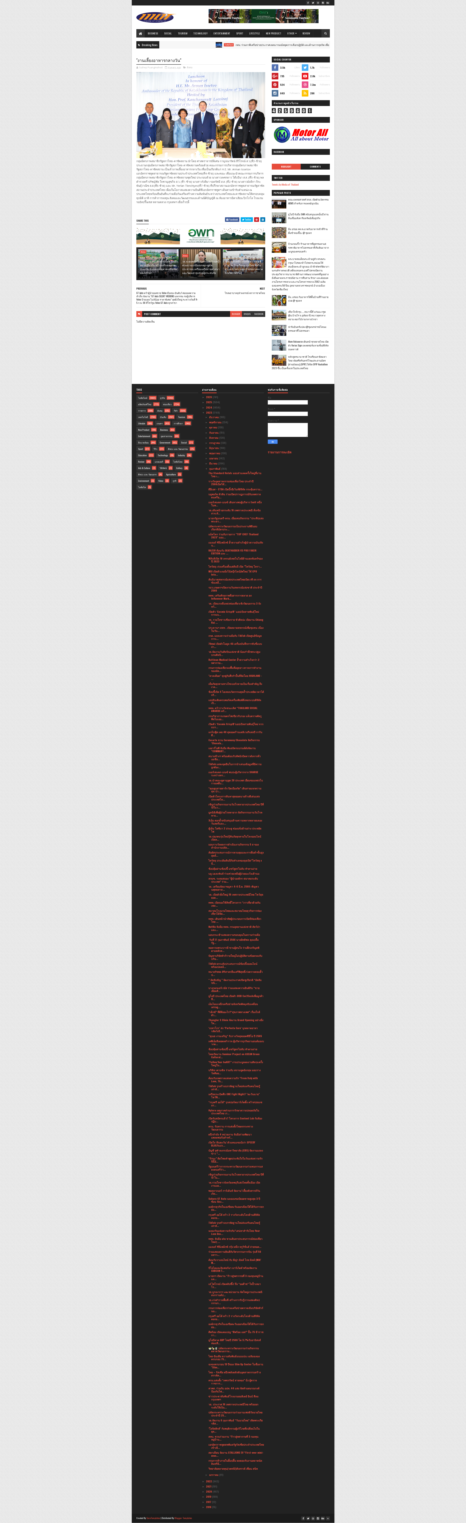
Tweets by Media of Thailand (285, 184)
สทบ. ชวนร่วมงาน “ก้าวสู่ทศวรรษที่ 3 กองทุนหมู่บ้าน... (233, 1437)
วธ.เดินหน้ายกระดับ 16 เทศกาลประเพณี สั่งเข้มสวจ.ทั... (234, 511)
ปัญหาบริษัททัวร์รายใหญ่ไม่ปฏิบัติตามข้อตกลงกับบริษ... (235, 957)
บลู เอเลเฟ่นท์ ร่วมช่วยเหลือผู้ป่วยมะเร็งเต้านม (233, 873)
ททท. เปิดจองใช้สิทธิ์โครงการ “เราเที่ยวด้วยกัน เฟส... (234, 903)
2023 (209, 412)
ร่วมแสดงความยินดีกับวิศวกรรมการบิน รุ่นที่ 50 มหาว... (234, 1253)
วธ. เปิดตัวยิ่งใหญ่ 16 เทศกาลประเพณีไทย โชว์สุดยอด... (235, 895)
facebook (258, 313)
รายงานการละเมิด (280, 452)
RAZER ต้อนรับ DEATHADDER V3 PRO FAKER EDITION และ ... (232, 551)
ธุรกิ (174, 480)
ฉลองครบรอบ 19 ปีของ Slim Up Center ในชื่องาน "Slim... (235, 1365)
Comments (315, 166)
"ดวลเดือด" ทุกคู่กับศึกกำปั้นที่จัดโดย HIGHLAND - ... (235, 677)
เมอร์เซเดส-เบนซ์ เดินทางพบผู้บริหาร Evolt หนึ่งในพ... (235, 503)
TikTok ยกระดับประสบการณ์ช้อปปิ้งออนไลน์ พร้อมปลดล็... (232, 965)
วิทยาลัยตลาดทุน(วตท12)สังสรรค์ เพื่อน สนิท (233, 1468)
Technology (200, 33)
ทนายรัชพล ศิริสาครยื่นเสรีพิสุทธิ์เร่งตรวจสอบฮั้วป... (235, 973)
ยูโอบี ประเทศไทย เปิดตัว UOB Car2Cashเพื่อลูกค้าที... (235, 997)
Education (142, 455)
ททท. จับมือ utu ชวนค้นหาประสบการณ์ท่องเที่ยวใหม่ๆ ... (235, 1240)
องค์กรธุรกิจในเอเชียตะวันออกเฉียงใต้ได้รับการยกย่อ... (236, 1208)
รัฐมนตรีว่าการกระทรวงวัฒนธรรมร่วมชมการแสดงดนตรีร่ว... (235, 1167)
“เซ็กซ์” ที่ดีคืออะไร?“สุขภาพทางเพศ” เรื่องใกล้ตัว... (234, 1013)
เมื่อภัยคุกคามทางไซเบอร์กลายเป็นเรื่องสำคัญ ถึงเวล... (235, 685)
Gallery (179, 468)
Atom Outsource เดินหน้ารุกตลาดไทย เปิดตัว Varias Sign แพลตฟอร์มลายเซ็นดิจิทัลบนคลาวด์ (308, 345)
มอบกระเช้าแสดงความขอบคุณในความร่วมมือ (234, 935)
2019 (209, 1496)
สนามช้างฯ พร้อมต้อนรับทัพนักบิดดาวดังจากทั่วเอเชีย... (234, 757)
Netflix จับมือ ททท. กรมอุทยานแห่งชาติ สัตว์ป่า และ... (234, 928)
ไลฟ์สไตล (177, 461)
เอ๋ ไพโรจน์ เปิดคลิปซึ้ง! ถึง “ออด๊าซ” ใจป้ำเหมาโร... (234, 1285)
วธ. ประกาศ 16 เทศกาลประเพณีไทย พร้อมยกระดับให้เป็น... (233, 1405)
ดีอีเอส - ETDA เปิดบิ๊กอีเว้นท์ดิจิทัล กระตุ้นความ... (235, 489)
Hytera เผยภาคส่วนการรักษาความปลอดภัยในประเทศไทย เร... (233, 1111)
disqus (247, 313)
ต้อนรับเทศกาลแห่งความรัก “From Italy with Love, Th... (233, 1079)
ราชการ (142, 410)
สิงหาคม (214, 437)
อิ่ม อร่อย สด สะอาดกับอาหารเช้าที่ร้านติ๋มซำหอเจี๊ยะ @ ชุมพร (308, 231)
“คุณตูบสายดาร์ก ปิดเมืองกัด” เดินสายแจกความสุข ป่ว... (234, 789)
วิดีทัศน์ (163, 468)
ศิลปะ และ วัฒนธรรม (178, 448)
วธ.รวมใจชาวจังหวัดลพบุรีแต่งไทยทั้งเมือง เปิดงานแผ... (234, 1183)
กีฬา (176, 410)
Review (306, 33)
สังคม (190, 67)
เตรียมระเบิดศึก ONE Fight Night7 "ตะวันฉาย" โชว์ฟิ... (234, 1095)
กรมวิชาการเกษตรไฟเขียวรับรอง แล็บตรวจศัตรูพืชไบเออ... (235, 717)
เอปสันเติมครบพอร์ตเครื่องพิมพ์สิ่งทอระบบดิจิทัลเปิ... (234, 701)
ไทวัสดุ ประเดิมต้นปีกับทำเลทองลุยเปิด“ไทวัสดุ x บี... (235, 861)
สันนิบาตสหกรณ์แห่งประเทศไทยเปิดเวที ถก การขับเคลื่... (235, 580)
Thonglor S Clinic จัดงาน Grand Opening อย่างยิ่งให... (235, 1021)
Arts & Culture (144, 468)
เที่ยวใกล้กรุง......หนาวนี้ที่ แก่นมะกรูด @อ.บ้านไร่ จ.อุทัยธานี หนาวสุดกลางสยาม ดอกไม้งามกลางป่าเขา (307, 315)
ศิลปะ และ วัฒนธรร (147, 474)
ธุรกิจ (162, 397)
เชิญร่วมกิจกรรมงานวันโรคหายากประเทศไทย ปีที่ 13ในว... (236, 805)
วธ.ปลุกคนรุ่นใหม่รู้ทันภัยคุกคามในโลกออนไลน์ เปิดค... (234, 837)
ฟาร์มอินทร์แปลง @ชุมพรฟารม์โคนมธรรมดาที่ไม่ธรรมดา (307, 328)
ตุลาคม (213, 427)
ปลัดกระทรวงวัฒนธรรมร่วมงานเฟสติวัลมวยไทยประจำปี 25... (235, 1413)
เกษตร (160, 423)
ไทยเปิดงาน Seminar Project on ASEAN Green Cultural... (234, 1055)
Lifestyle (254, 33)
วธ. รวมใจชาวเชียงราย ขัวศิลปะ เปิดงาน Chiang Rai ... (235, 621)
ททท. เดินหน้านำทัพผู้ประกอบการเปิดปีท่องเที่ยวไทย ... (234, 920)
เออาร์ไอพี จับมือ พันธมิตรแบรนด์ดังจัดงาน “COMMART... (232, 749)
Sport (239, 33)
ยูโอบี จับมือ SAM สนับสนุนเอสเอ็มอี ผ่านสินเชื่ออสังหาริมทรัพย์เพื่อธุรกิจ (308, 216)
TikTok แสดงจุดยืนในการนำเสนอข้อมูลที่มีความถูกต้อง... (235, 765)
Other (290, 33)
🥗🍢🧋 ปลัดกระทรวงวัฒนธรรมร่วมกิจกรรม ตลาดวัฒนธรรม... (233, 1349)
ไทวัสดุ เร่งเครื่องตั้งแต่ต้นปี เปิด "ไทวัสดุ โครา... (235, 566)
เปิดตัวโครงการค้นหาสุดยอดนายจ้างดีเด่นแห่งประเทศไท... (234, 797)
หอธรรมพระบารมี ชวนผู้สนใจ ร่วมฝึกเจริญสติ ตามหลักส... (233, 949)
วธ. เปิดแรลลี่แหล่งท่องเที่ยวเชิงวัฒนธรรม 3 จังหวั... (234, 604)
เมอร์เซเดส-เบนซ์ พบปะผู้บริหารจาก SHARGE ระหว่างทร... (233, 773)
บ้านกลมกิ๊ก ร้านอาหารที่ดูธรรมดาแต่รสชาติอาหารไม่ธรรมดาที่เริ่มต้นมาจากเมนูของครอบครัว (308, 247)
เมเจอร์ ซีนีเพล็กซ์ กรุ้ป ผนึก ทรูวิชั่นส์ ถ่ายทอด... (234, 1247)
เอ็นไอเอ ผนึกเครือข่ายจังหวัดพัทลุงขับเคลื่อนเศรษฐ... (233, 1005)
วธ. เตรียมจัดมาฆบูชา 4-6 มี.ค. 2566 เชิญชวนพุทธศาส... (233, 887)
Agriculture (171, 474)
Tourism (182, 33)
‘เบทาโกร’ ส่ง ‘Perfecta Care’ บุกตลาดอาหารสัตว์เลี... (233, 1029)
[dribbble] (318, 3)
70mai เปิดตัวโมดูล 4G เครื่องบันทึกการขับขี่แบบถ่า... (235, 645)
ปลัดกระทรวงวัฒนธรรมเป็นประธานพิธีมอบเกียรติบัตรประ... (232, 527)
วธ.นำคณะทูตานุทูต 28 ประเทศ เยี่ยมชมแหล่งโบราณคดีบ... (235, 781)
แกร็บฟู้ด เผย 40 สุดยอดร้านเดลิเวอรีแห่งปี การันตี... (235, 733)
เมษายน (214, 458)
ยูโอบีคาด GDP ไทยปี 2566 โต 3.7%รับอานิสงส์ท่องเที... (234, 1341)
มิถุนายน (214, 448)
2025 (209, 402)
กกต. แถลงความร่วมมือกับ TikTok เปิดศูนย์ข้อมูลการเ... (235, 637)
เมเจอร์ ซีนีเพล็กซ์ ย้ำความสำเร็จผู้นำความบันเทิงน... (235, 543)
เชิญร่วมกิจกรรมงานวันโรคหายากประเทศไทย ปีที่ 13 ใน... (236, 1175)
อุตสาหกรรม (166, 436)
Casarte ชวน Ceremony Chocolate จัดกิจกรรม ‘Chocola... (234, 741)
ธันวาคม (214, 417)
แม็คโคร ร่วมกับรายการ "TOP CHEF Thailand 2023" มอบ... (233, 535)
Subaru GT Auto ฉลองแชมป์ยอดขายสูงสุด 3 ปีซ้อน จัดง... (234, 1200)
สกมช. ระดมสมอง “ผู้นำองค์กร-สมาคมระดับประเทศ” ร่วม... (233, 879)
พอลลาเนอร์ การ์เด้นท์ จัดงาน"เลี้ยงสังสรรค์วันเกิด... (234, 1192)
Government (165, 442)
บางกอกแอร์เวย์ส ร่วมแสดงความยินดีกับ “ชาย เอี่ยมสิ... (234, 989)
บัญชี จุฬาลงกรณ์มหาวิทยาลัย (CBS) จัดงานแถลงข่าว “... (235, 1151)
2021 (209, 1486)
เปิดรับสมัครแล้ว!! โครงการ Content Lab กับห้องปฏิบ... (235, 1119)
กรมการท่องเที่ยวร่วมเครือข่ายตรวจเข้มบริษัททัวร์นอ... (235, 1309)
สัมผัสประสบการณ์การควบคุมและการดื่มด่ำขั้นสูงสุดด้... (236, 853)
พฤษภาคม (215, 453)
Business (153, 33)
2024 (209, 407)
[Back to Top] (328, 1518)
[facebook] (308, 3)
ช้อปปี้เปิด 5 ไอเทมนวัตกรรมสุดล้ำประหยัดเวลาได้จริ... (236, 693)
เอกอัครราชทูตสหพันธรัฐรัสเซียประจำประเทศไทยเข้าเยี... (236, 1445)
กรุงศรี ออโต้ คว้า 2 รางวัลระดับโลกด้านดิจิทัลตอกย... (234, 1216)
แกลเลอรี (159, 461)
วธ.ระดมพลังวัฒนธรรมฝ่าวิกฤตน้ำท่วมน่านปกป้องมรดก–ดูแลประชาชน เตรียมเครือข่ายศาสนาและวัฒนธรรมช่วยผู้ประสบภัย (201, 267)
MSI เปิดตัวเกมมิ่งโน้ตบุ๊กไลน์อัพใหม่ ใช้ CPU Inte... (232, 572)
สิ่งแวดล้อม (143, 442)
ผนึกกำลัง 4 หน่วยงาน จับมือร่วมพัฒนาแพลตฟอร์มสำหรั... (230, 1135)
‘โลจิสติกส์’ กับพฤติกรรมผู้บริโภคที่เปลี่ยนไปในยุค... (234, 1429)
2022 (209, 1481)
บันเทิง (163, 417)
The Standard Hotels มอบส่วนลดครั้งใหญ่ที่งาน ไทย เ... (234, 474)
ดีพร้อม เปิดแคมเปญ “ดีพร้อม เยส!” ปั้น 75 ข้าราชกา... (236, 1333)
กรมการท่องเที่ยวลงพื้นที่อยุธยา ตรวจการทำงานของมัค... (234, 669)
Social (168, 33)
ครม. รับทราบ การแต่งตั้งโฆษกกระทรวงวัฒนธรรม (230, 1127)
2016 (209, 1507)
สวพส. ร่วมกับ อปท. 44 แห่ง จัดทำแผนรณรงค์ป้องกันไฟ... (233, 1389)
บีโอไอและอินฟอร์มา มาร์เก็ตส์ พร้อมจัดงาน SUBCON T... (232, 1269)
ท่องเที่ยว (167, 404)
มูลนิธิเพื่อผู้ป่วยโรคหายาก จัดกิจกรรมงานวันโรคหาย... (235, 813)
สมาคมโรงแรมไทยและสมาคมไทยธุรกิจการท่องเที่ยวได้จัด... (235, 912)
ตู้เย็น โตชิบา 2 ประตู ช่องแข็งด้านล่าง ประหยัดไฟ (234, 829)
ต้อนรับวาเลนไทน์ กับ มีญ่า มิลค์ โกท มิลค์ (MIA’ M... (234, 1261)
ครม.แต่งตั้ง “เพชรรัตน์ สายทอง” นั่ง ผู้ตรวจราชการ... (232, 1381)
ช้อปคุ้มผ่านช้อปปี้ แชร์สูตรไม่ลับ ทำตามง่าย (232, 868)
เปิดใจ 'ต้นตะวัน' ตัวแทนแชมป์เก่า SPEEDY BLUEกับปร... (231, 1143)
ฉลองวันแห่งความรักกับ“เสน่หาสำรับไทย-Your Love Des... (234, 1232)
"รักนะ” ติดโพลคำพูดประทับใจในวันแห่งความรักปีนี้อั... (235, 1159)
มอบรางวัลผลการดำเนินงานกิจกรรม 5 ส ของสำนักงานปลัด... (233, 845)
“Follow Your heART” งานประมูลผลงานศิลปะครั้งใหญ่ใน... (235, 1063)
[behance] (328, 3)
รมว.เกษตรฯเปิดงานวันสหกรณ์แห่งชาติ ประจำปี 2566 (235, 588)
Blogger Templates (183, 1518)
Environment (143, 480)
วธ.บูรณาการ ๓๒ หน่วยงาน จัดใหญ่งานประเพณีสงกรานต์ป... (235, 1293)
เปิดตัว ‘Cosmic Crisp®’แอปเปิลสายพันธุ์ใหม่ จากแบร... (235, 725)
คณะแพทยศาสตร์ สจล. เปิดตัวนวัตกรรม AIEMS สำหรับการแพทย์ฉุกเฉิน (308, 201)
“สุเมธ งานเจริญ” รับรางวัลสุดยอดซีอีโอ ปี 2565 (235, 1036)
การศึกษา (178, 423)
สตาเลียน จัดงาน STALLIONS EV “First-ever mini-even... (235, 1454)
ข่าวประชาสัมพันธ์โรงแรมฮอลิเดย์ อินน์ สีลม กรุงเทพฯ (233, 1397)
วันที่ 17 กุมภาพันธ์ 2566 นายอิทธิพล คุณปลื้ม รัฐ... (233, 941)
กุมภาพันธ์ (215, 468)
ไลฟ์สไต (142, 487)
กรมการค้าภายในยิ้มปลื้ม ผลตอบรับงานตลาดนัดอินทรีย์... (235, 1462)
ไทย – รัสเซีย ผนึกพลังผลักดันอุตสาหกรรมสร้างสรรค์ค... (234, 1373)
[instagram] (323, 3)
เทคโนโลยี (143, 417)
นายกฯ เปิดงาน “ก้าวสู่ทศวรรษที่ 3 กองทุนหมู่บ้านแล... (235, 1277)
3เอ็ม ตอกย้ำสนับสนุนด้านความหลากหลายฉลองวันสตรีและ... (235, 821)
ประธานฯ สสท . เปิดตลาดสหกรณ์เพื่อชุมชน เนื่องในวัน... (236, 629)
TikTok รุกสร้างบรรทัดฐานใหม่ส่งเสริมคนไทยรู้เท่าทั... (234, 1087)
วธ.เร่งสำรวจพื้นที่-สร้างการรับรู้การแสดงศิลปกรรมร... (234, 1301)
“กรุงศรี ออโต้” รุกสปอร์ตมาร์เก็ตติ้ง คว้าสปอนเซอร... (235, 1103)
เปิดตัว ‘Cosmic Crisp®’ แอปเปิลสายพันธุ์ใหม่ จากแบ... (233, 613)
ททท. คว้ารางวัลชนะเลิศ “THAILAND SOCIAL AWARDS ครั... (233, 709)
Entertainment (222, 33)
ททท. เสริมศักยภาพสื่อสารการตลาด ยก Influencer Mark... (230, 596)
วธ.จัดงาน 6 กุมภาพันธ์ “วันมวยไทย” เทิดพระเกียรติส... (235, 1421)
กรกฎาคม (215, 443)
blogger (236, 313)
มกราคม (214, 1475)
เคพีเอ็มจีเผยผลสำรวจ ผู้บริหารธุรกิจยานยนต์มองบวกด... (236, 1042)
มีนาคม (213, 463)
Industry (181, 455)
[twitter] (313, 3)
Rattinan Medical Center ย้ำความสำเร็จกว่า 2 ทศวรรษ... (233, 661)
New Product (273, 33)
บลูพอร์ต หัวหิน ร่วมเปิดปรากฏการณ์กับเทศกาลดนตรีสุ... (234, 495)
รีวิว (155, 448)
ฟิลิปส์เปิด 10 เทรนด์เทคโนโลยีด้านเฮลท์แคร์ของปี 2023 (235, 559)
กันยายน (214, 432)
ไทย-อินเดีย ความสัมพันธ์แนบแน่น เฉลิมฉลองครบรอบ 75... (234, 1357)
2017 (209, 1502)
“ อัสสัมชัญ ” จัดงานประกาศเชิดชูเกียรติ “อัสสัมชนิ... (235, 981)
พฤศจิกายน (215, 422)
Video (160, 480)
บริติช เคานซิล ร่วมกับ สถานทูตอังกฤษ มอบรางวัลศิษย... (234, 1071)
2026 (209, 397)
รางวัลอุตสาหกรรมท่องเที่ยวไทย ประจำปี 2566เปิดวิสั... (231, 482)
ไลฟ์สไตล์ (169, 45)
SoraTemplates (153, 1518)
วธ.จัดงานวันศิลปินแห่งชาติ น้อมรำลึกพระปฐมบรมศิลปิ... (234, 653)
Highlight (286, 166)
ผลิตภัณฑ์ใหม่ (144, 404)
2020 (209, 1491)
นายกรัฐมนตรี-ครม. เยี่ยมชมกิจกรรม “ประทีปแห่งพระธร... (236, 519)
